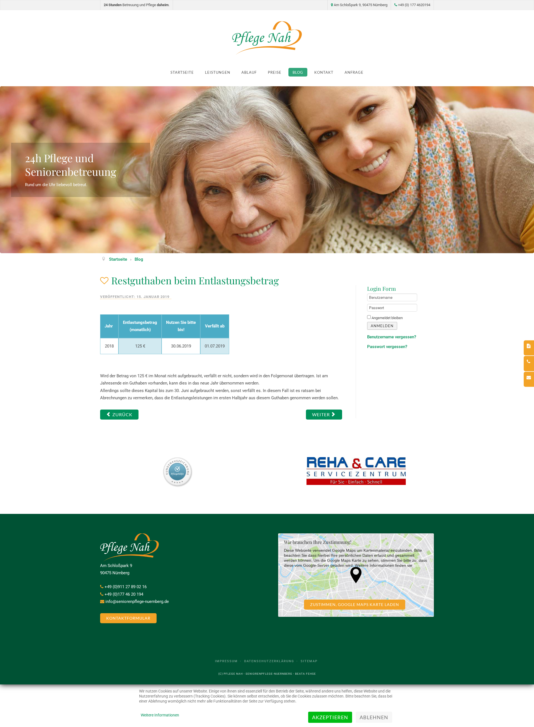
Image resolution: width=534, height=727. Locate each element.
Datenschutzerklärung (269, 661)
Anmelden (382, 326)
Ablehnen (374, 717)
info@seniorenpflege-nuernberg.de (137, 601)
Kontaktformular (128, 618)
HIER (417, 565)
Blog (298, 72)
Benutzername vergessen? (391, 336)
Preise (274, 72)
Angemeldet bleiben (387, 318)
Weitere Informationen (160, 715)
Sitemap (309, 661)
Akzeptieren (330, 717)
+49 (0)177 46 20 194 (124, 594)
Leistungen (217, 72)
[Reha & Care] (356, 471)
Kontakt (323, 72)
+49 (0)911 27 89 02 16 (126, 586)
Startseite (182, 72)
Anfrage (354, 72)
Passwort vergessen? (387, 346)
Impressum (226, 661)
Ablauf (249, 72)
